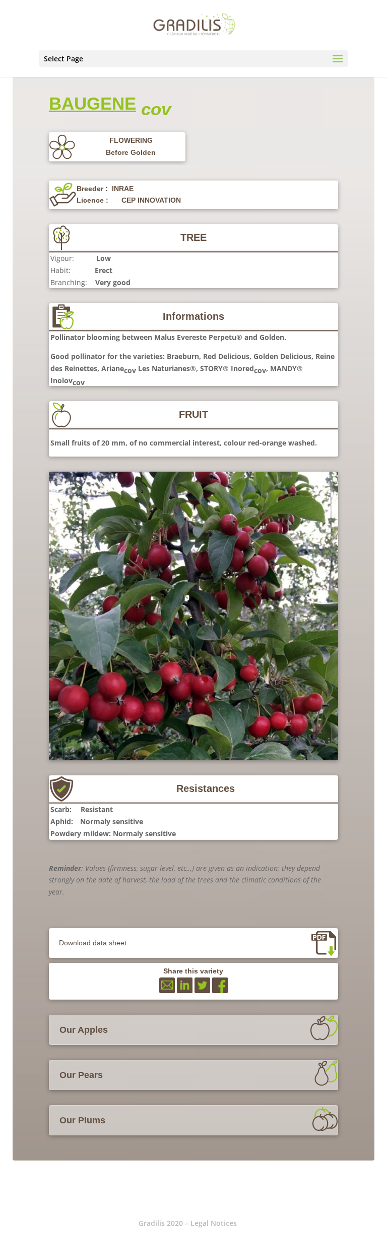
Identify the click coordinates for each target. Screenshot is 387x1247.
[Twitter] (202, 991)
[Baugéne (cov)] (193, 757)
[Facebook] (220, 991)
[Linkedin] (184, 991)
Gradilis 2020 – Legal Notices (188, 1223)
